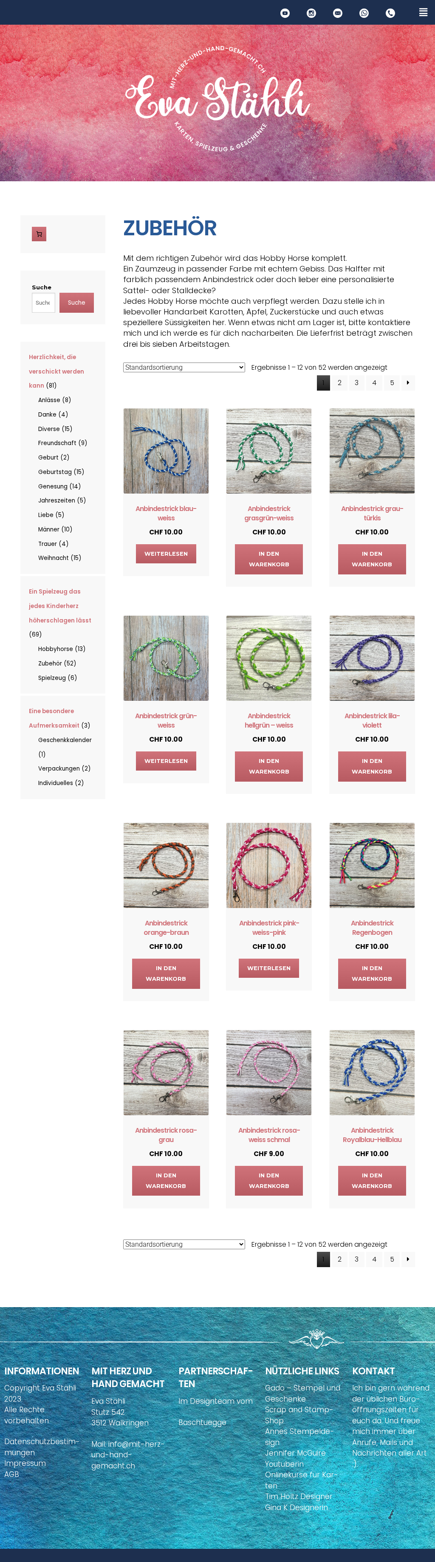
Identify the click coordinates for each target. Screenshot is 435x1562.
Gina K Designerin (296, 1507)
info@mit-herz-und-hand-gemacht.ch (128, 1455)
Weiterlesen (166, 554)
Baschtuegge (202, 1422)
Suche (41, 287)
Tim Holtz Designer (299, 1496)
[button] (423, 12)
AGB (11, 1474)
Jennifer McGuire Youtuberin (295, 1458)
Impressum (25, 1463)
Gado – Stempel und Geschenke (302, 1393)
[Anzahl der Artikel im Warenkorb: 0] (39, 234)
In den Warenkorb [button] (269, 559)
